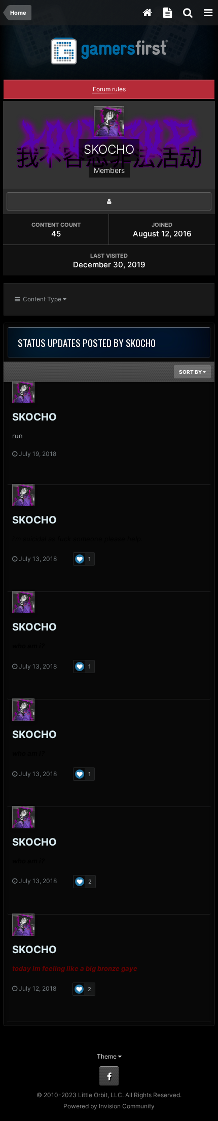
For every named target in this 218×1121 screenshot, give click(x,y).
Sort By (191, 372)
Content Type (41, 299)
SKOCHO (34, 417)
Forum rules (109, 89)
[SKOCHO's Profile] (109, 201)
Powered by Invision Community (109, 1106)
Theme (107, 1056)
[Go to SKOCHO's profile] (23, 392)
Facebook (109, 1075)
